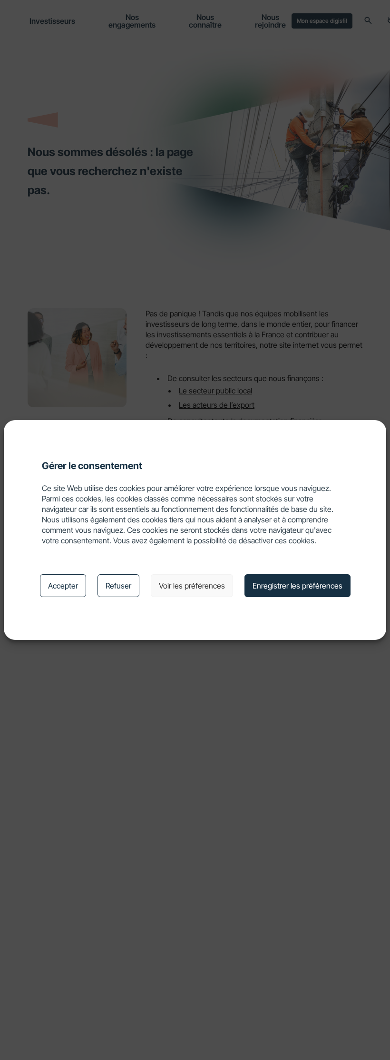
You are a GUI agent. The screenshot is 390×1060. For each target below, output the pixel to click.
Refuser (118, 585)
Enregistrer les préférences (297, 585)
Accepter (63, 585)
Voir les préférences (192, 585)
